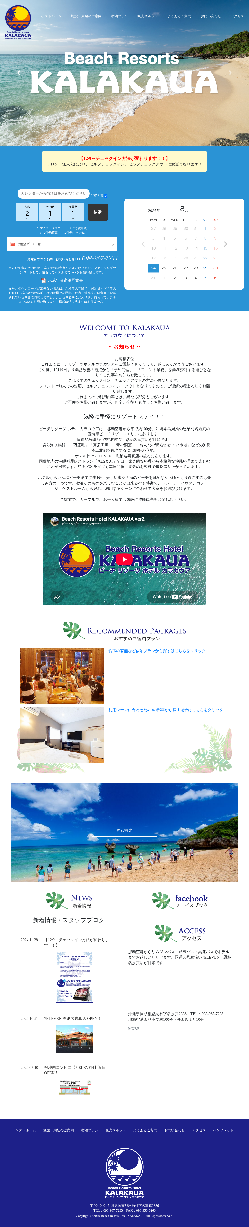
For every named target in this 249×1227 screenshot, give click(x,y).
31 (153, 278)
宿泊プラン (119, 16)
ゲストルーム (51, 16)
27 (186, 268)
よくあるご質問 (179, 16)
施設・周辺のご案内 (86, 16)
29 (205, 268)
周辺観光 (124, 830)
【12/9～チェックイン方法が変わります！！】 (124, 158)
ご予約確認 (79, 228)
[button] (18, 73)
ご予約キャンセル (75, 232)
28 (196, 268)
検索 (98, 212)
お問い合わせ (211, 16)
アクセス (237, 16)
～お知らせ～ (124, 347)
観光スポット (147, 16)
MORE (134, 1029)
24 (153, 268)
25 (164, 268)
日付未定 (96, 195)
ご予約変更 (50, 232)
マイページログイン (53, 228)
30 (215, 268)
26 (175, 268)
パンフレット (223, 1130)
